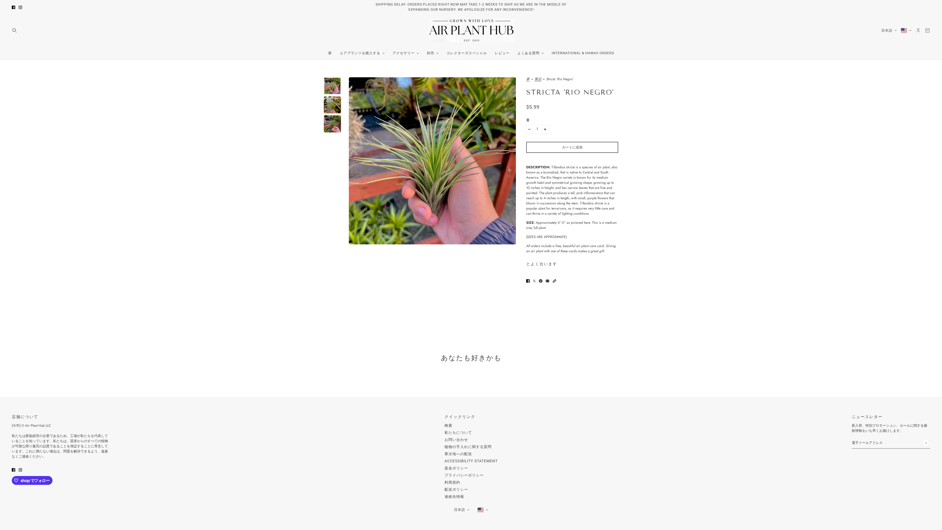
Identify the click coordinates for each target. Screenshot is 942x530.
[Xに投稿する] (534, 280)
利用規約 (452, 482)
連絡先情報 (454, 496)
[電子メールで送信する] (547, 280)
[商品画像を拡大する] (432, 160)
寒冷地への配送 (458, 454)
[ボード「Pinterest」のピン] (540, 280)
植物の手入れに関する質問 (468, 447)
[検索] (14, 30)
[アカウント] (918, 30)
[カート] (927, 30)
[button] (554, 280)
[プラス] (545, 129)
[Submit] (926, 442)
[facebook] (13, 7)
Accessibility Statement (471, 461)
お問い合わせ (456, 439)
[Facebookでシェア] (528, 280)
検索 (448, 425)
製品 (538, 79)
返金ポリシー (456, 468)
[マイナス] (529, 129)
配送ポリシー (456, 489)
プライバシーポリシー (464, 475)
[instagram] (20, 7)
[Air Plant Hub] (471, 30)
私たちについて (458, 432)
